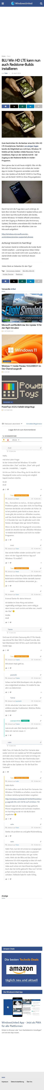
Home (3, 56)
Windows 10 (7, 402)
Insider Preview (8, 274)
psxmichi (18, 701)
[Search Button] (41, 3)
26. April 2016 (16, 73)
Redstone (19, 274)
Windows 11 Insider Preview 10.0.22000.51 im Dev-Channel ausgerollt (21, 367)
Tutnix (18, 660)
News (8, 56)
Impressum (5, 1081)
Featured (6, 361)
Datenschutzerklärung (17, 1081)
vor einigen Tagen (31, 146)
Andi (17, 499)
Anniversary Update (13, 271)
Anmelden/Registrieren (34, 424)
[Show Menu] (3, 3)
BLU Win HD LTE (28, 271)
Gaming (6, 320)
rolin (17, 781)
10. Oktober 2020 (7, 410)
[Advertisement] (22, 29)
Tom (6, 73)
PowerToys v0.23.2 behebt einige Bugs (18, 406)
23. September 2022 (8, 331)
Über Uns (29, 1081)
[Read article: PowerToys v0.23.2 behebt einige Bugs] (22, 389)
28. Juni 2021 (6, 372)
